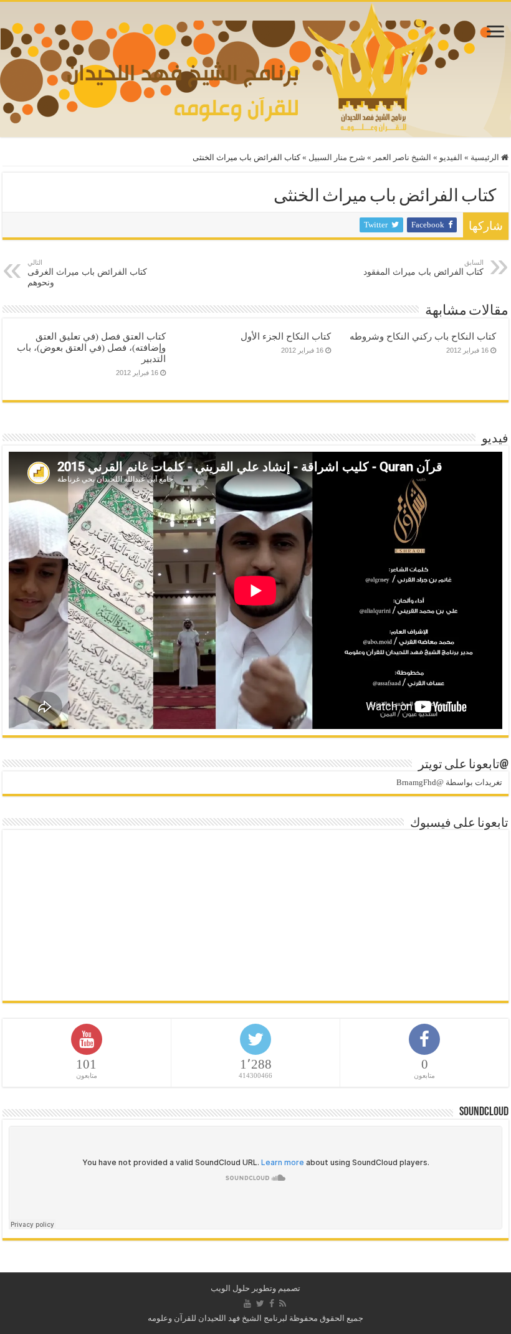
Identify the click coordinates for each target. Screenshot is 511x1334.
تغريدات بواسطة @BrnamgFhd (449, 782)
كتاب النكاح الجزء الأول (286, 336)
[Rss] (282, 1303)
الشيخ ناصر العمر (402, 157)
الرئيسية (485, 157)
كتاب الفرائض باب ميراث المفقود (423, 268)
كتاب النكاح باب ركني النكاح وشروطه (423, 336)
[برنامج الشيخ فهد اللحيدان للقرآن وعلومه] (256, 66)
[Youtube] (247, 1303)
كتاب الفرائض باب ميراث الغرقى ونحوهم (87, 273)
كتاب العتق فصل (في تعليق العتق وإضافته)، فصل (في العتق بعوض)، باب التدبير (91, 347)
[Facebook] (271, 1303)
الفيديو (450, 157)
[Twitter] (260, 1303)
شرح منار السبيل (336, 157)
